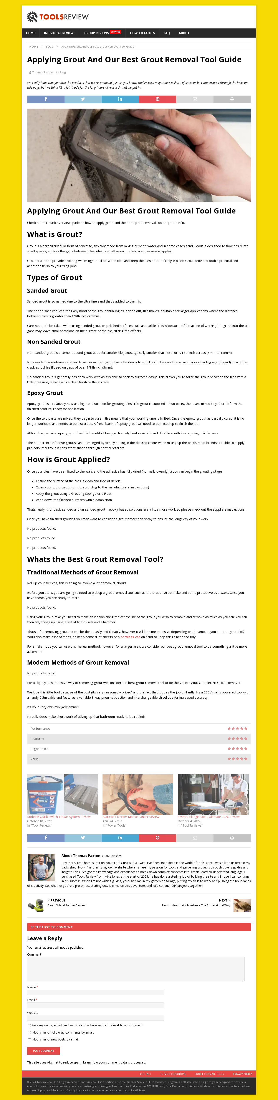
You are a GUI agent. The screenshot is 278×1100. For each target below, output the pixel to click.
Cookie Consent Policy (209, 1073)
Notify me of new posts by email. (55, 1039)
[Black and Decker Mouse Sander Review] (138, 794)
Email (31, 1000)
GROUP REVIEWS (102, 33)
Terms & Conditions (173, 1073)
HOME (30, 33)
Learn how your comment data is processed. (114, 1062)
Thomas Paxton (42, 72)
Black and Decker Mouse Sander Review (131, 817)
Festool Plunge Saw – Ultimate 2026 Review (209, 817)
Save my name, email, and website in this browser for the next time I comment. (87, 1025)
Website (32, 1013)
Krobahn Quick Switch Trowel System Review (59, 817)
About (184, 33)
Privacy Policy (242, 1073)
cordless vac (130, 637)
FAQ (167, 33)
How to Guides (142, 33)
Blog (63, 72)
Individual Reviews (59, 33)
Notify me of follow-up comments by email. (63, 1032)
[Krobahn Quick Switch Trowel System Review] (62, 794)
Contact (145, 1073)
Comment (34, 954)
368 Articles (113, 856)
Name (32, 987)
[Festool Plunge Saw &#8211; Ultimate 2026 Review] (213, 794)
